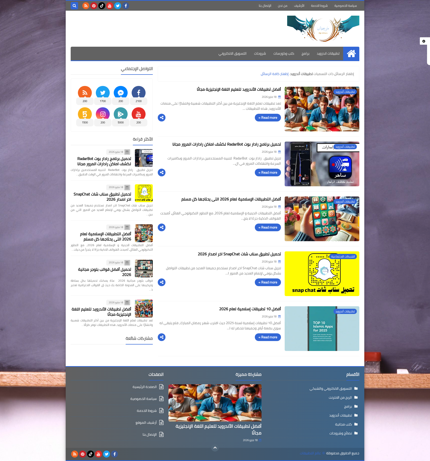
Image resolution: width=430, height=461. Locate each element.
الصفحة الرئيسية (145, 387)
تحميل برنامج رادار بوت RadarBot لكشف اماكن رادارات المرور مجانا (226, 144)
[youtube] (109, 5)
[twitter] (117, 5)
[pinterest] (93, 5)
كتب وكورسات (283, 53)
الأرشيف (299, 5)
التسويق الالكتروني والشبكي (331, 388)
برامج (305, 53)
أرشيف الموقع (146, 422)
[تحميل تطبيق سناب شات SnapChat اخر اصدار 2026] (144, 193)
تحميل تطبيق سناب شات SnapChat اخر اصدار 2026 (239, 254)
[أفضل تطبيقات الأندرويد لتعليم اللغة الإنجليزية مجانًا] (144, 308)
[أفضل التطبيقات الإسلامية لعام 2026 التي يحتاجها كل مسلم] (144, 233)
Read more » (268, 117)
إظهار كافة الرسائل (275, 74)
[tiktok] (101, 5)
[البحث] (74, 5)
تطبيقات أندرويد (340, 415)
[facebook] (125, 5)
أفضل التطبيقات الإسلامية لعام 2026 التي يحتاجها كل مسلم (231, 199)
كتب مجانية (343, 424)
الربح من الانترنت (340, 397)
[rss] (85, 5)
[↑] (215, 448)
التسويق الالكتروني (232, 53)
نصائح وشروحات (340, 433)
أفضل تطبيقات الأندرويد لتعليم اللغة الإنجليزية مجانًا (239, 89)
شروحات (260, 53)
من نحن (282, 5)
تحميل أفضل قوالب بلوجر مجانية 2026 (104, 272)
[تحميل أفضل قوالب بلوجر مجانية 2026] (144, 268)
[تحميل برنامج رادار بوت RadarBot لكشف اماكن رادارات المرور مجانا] (144, 158)
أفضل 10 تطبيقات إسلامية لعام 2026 (250, 308)
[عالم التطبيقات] (323, 29)
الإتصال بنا (265, 5)
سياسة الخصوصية (345, 5)
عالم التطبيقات (310, 453)
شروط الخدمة (319, 5)
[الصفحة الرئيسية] (351, 53)
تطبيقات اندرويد (328, 53)
